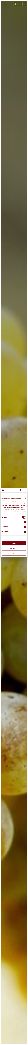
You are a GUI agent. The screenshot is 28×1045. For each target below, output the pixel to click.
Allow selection (14, 548)
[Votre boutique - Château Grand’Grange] (15, 4)
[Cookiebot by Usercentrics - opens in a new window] (19, 490)
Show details (19, 538)
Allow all (14, 543)
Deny (14, 553)
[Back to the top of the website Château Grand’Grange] (25, 1042)
